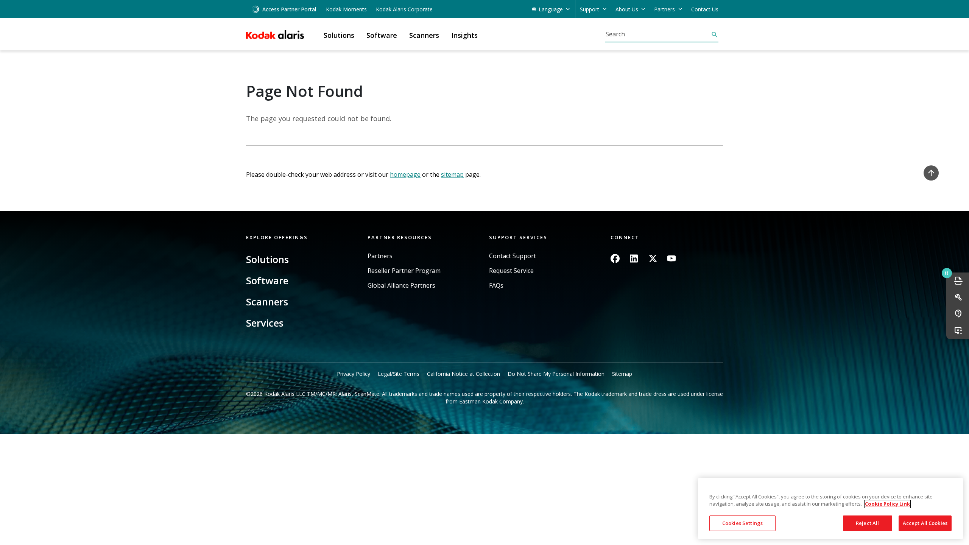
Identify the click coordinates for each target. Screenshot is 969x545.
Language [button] (551, 9)
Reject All (867, 523)
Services (265, 323)
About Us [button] (626, 9)
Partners (380, 256)
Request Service (511, 271)
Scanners (267, 302)
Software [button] (381, 35)
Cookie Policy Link (887, 504)
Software (267, 280)
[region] (830, 508)
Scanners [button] (424, 35)
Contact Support (512, 256)
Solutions (267, 259)
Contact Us (704, 9)
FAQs (496, 285)
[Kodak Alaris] (275, 34)
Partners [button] (664, 9)
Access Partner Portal (289, 9)
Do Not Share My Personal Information (556, 373)
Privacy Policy (353, 373)
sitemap (452, 174)
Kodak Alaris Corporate (404, 9)
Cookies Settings (742, 523)
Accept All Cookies (925, 523)
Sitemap (622, 373)
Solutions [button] (339, 35)
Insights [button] (464, 35)
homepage (405, 174)
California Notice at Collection (463, 373)
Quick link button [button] (947, 273)
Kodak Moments (346, 9)
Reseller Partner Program (404, 271)
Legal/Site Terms (398, 373)
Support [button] (589, 9)
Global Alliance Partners (401, 285)
